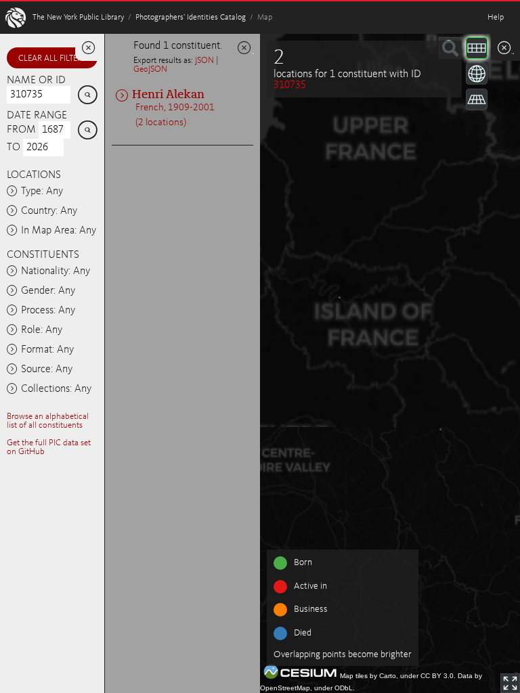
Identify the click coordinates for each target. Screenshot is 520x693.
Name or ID (36, 80)
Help (496, 18)
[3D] (477, 74)
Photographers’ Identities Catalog (190, 18)
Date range (37, 115)
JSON (204, 60)
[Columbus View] (477, 99)
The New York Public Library (78, 18)
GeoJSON (150, 69)
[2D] (477, 48)
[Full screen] (510, 683)
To (13, 147)
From (21, 130)
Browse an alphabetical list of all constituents (48, 421)
